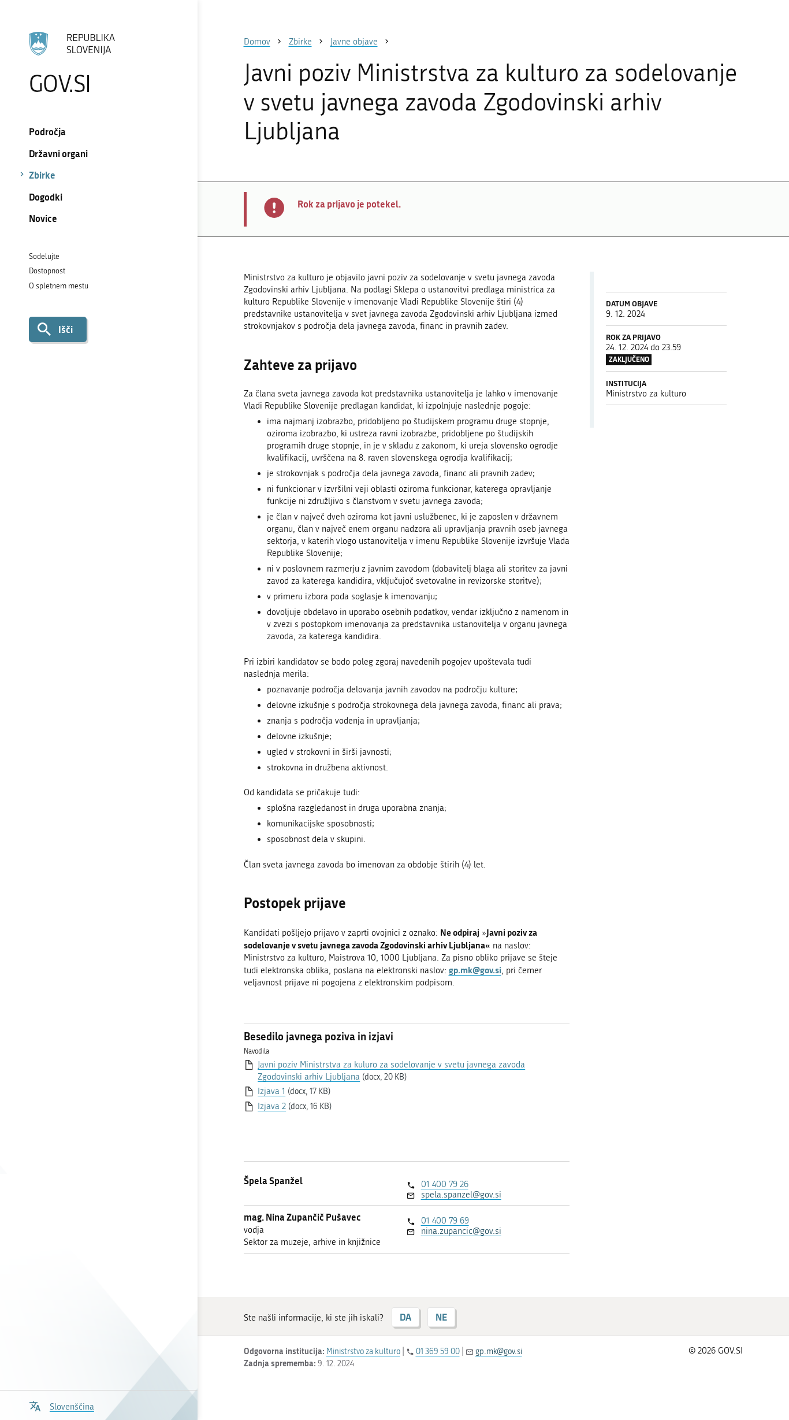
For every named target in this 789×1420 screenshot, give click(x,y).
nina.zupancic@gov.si (461, 1231)
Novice (43, 218)
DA (405, 1316)
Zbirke (42, 174)
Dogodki (45, 196)
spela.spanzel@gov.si (461, 1194)
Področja (47, 131)
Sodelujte (44, 256)
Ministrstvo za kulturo (363, 1351)
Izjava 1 (271, 1091)
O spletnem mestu (58, 285)
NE (441, 1316)
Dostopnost (47, 270)
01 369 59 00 (438, 1351)
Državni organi (58, 153)
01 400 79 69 (445, 1220)
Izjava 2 (272, 1106)
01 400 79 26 (444, 1184)
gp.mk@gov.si (498, 1351)
